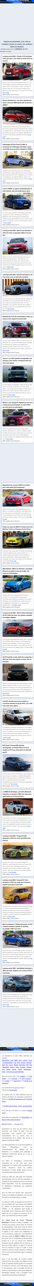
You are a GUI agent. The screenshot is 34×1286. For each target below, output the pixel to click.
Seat (3, 1069)
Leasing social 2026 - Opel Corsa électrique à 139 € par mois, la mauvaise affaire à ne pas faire (17, 233)
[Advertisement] (17, 21)
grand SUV (17, 1081)
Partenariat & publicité (23, 1283)
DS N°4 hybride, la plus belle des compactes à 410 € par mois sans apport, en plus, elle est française (18, 659)
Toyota (20, 1069)
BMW (16, 1060)
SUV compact (26, 1078)
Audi (11, 1060)
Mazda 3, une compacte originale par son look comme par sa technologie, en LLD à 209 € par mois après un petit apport (18, 405)
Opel (17, 1067)
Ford (18, 1062)
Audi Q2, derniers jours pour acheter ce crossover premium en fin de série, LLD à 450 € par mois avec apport (17, 703)
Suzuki (14, 1069)
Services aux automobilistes (15, 1072)
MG (27, 1065)
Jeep (3, 1065)
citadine (22, 1076)
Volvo (3, 1072)
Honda (23, 1062)
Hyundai (28, 1062)
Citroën (25, 1060)
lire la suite (6, 92)
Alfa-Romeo (5, 1060)
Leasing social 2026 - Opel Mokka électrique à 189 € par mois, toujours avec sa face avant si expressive (18, 971)
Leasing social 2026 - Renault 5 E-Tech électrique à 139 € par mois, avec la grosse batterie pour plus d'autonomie (16, 882)
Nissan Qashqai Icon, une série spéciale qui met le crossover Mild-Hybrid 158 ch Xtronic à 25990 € (17, 103)
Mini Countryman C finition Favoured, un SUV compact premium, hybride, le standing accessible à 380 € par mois (18, 926)
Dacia (30, 1060)
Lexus (11, 1065)
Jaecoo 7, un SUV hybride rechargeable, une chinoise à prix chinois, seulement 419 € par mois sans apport (17, 361)
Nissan (12, 1067)
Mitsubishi (6, 1067)
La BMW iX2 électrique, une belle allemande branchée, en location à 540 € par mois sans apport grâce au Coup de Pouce (17, 794)
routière (7, 1081)
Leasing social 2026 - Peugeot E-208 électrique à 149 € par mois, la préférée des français (17, 838)
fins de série (13, 1090)
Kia (7, 1065)
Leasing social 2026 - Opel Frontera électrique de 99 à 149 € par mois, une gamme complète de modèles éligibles (18, 615)
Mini (31, 1065)
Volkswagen (27, 1069)
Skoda (8, 1069)
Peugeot (22, 1067)
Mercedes (22, 1065)
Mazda (16, 1065)
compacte (14, 1078)
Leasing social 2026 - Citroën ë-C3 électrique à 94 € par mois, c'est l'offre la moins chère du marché (18, 59)
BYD (20, 1060)
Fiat (15, 1062)
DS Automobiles (8, 1062)
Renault (29, 1067)
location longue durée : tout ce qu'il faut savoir (18, 1106)
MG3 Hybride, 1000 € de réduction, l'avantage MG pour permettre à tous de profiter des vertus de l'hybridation (17, 571)
